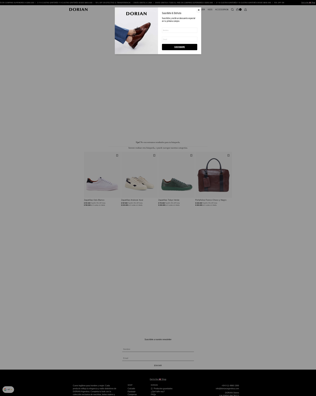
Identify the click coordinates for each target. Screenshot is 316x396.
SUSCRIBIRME (179, 47)
